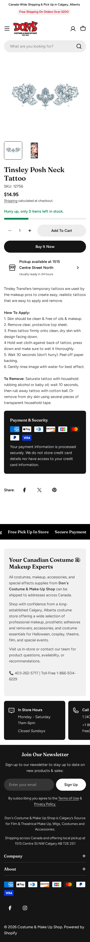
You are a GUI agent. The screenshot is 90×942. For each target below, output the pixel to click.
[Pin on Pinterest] (54, 490)
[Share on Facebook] (24, 490)
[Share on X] (40, 490)
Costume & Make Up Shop (40, 927)
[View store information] (78, 268)
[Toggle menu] (7, 29)
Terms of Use (68, 798)
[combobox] (45, 46)
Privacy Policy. (45, 804)
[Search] (79, 46)
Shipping (11, 201)
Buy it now (45, 246)
